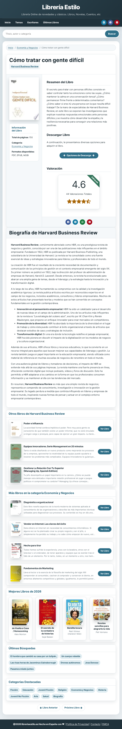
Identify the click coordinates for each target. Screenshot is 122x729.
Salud (46, 696)
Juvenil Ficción (46, 690)
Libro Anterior (50, 707)
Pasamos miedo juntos (22, 669)
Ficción (14, 690)
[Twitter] (104, 22)
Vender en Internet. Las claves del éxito (45, 523)
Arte (36, 696)
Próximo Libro (72, 707)
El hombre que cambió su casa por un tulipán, (33, 656)
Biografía (58, 696)
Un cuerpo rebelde (70, 656)
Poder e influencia (33, 423)
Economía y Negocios (27, 47)
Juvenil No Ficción (19, 696)
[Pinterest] (117, 22)
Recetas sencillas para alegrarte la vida (102, 626)
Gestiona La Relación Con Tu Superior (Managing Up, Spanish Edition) (44, 469)
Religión (62, 690)
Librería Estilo (61, 7)
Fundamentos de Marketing (39, 568)
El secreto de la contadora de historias (47, 631)
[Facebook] (110, 22)
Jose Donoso (91, 662)
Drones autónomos (70, 662)
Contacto (95, 724)
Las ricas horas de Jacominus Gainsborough (33, 662)
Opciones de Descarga (79, 155)
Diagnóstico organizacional (38, 502)
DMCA (105, 724)
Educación (28, 690)
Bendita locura (74, 628)
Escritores (32, 22)
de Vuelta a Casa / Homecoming (20, 629)
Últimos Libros (51, 22)
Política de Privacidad (77, 724)
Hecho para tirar (32, 545)
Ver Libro (104, 429)
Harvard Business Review (25, 66)
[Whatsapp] (82, 222)
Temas (19, 22)
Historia (102, 690)
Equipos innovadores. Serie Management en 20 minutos (53, 446)
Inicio (8, 22)
